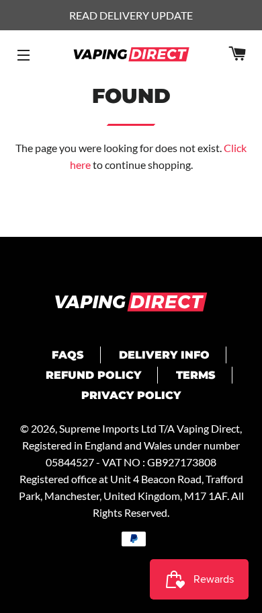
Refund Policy (93, 375)
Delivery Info (164, 355)
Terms (196, 375)
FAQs (68, 355)
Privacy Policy (131, 395)
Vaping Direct (208, 428)
